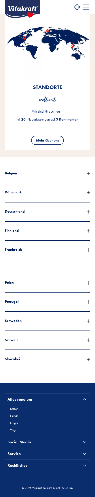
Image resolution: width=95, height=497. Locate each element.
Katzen (14, 409)
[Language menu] (77, 7)
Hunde (14, 416)
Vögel (13, 430)
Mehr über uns (47, 140)
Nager (14, 423)
